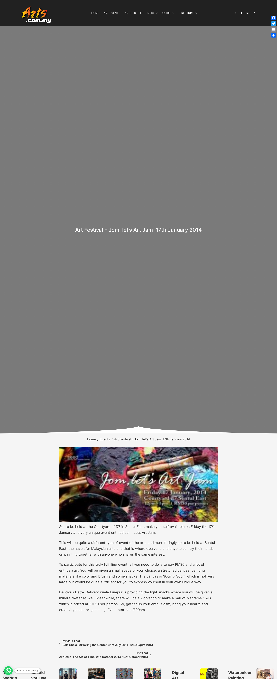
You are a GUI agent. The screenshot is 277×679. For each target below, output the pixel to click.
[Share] (273, 35)
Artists (130, 13)
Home (95, 13)
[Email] (273, 29)
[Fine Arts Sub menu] (157, 13)
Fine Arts (147, 13)
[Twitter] (273, 24)
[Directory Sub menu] (196, 13)
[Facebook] (273, 18)
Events (105, 439)
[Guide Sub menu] (173, 13)
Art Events (112, 13)
